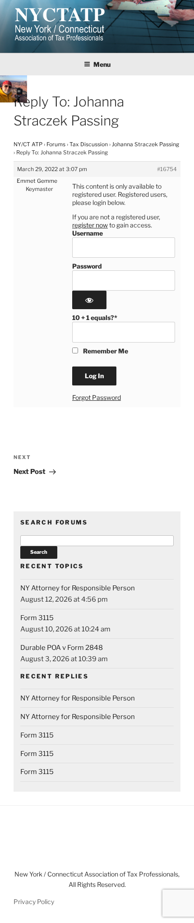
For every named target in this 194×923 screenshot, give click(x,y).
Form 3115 (37, 618)
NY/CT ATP (28, 144)
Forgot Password (96, 397)
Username (87, 233)
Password (87, 266)
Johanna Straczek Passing (145, 144)
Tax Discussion (88, 144)
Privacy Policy (34, 901)
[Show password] (89, 300)
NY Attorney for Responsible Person (77, 588)
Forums (55, 144)
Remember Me (105, 351)
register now (90, 225)
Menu (102, 64)
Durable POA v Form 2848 (61, 648)
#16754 (167, 169)
